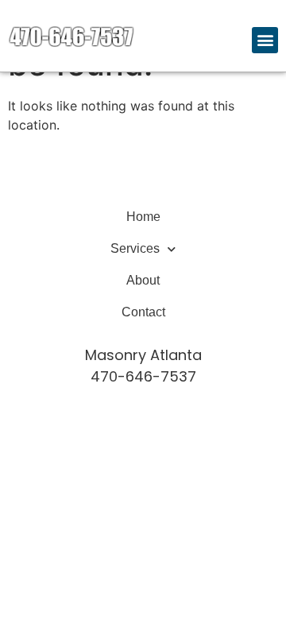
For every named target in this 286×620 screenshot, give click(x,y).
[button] (265, 40)
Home (143, 216)
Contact (143, 312)
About (143, 280)
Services (135, 248)
